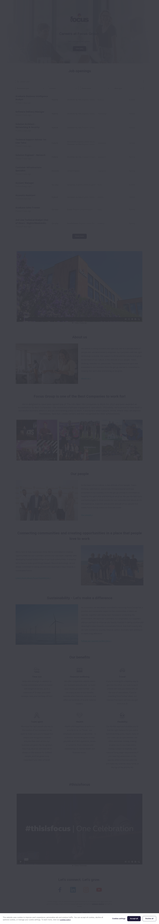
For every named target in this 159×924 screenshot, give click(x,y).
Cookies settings (118, 919)
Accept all (134, 919)
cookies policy (65, 920)
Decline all (149, 919)
